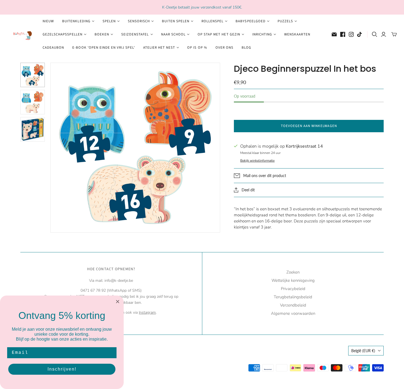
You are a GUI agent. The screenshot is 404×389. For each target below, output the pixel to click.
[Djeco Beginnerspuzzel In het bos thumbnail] (32, 75)
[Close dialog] (117, 301)
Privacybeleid (293, 288)
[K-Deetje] (20, 34)
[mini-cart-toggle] (394, 34)
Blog (246, 47)
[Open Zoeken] (374, 34)
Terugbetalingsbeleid (293, 297)
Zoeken (293, 272)
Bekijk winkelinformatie (257, 160)
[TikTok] (359, 34)
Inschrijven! (62, 369)
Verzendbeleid (293, 305)
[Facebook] (342, 34)
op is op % (197, 47)
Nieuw (48, 21)
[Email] (334, 34)
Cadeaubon (53, 47)
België (363, 350)
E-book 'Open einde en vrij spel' (103, 47)
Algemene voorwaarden (293, 313)
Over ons (224, 47)
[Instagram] (351, 34)
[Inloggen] (383, 34)
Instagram (147, 312)
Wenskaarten (297, 34)
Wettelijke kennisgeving (293, 280)
